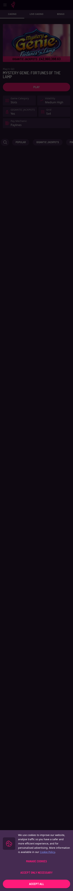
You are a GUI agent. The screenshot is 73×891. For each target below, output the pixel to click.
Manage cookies (36, 861)
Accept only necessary (36, 872)
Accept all (36, 884)
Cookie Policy (47, 852)
